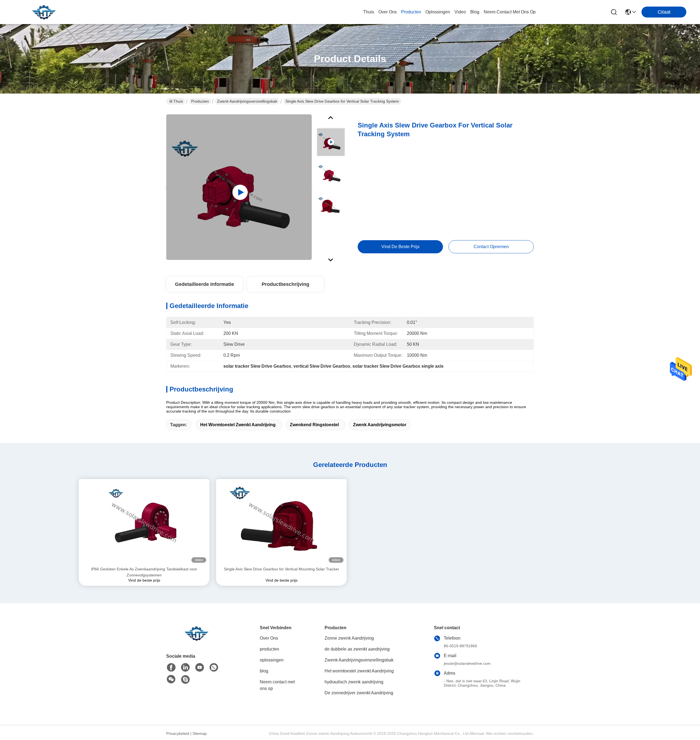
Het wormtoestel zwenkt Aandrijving (238, 424)
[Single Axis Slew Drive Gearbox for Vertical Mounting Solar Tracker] (281, 522)
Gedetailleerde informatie (204, 284)
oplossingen (437, 12)
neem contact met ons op (510, 12)
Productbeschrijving (285, 284)
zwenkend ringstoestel (314, 424)
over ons (387, 12)
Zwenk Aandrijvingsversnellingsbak (247, 101)
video (460, 12)
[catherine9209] (185, 679)
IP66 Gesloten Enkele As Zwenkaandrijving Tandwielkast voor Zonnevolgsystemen (144, 572)
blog (474, 12)
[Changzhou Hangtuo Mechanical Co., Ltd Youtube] (200, 667)
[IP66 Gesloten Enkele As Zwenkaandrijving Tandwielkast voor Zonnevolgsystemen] (144, 522)
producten (411, 12)
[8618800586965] (214, 667)
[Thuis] (196, 640)
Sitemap (199, 733)
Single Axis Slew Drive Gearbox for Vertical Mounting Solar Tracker (281, 569)
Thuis (368, 12)
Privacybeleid (177, 733)
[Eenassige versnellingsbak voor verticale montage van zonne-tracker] (239, 187)
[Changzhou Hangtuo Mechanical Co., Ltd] (44, 12)
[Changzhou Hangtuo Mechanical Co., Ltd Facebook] (171, 667)
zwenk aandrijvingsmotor (379, 424)
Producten (200, 101)
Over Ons (269, 638)
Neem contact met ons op (277, 685)
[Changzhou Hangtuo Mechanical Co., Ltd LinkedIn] (185, 667)
